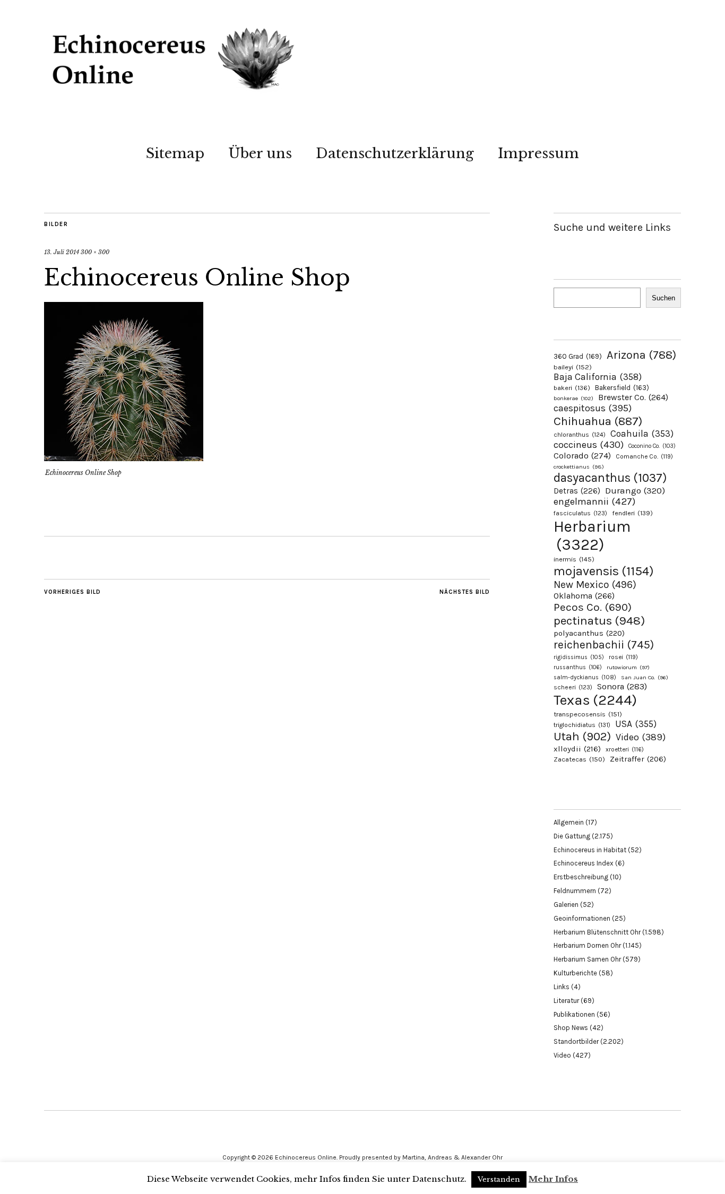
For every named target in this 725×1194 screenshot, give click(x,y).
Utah (582, 736)
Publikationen (574, 1014)
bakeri (572, 388)
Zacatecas (579, 759)
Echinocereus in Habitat (590, 850)
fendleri (632, 513)
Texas (595, 699)
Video (641, 737)
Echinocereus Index (584, 863)
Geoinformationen (582, 918)
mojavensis (604, 571)
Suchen (663, 298)
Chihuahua (598, 421)
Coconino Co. (652, 446)
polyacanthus (589, 633)
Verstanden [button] (499, 1179)
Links (561, 987)
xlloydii (577, 749)
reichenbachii (604, 644)
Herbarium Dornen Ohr (587, 945)
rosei (623, 657)
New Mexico (595, 584)
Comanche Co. (644, 456)
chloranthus (580, 434)
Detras (577, 491)
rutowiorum (628, 667)
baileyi (573, 367)
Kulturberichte (575, 973)
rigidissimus (579, 657)
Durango (635, 490)
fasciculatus (580, 513)
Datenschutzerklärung (395, 153)
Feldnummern (575, 891)
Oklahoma (584, 596)
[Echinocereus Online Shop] (123, 458)
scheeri (573, 687)
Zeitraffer (638, 759)
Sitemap (175, 153)
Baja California (598, 376)
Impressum (538, 153)
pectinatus (599, 620)
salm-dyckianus (585, 677)
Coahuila (642, 433)
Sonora (622, 686)
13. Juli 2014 (61, 252)
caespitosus (593, 408)
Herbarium (592, 535)
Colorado (582, 456)
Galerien (566, 905)
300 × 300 (95, 252)
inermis (574, 559)
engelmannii (594, 501)
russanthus (578, 667)
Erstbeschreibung (581, 877)
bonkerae (573, 398)
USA (636, 724)
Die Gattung (572, 836)
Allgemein (569, 822)
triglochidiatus (582, 725)
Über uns (260, 153)
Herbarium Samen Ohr (587, 959)
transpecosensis (588, 714)
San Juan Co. (644, 677)
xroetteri (625, 749)
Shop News (571, 1028)
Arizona (641, 354)
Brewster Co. (633, 397)
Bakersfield (622, 388)
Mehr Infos (553, 1179)
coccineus (589, 445)
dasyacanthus (610, 478)
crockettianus (579, 466)
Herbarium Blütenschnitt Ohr (597, 932)
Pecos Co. (593, 607)
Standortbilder (576, 1041)
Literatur (566, 1001)
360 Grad (578, 356)
